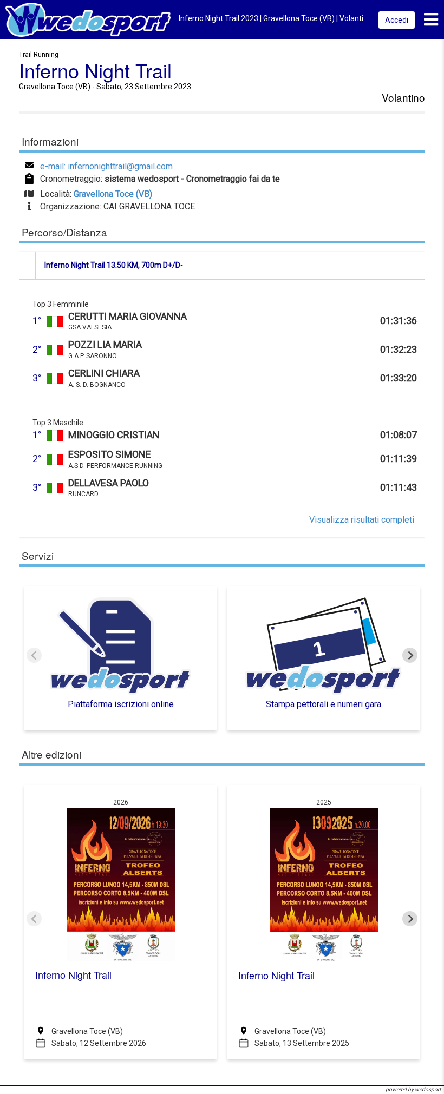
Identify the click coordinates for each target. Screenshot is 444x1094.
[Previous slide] (34, 655)
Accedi (396, 20)
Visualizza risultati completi (361, 520)
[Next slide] (409, 655)
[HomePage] (88, 19)
